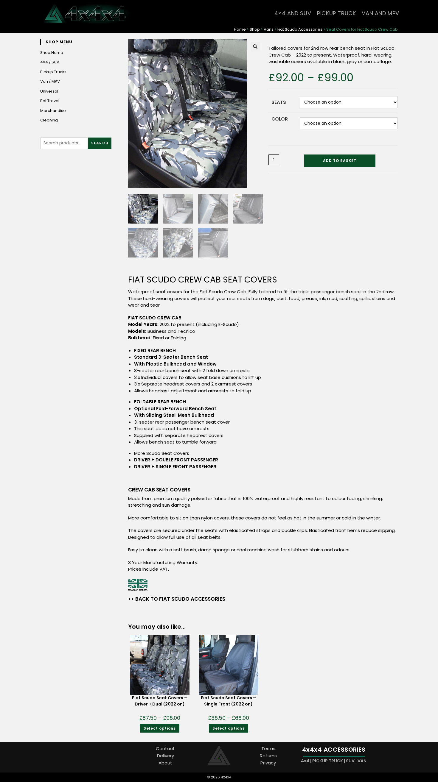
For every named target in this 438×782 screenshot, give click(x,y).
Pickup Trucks (53, 72)
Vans (269, 29)
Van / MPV (50, 81)
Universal (49, 91)
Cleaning (49, 120)
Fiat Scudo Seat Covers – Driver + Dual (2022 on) (159, 701)
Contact (165, 748)
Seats (278, 102)
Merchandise (53, 110)
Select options (160, 728)
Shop (255, 29)
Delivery (165, 756)
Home (240, 29)
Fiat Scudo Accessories (299, 29)
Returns (268, 756)
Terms (268, 748)
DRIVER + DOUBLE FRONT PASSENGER (176, 460)
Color (279, 119)
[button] (255, 46)
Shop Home (51, 52)
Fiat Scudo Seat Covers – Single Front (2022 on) (228, 701)
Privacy (268, 763)
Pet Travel (49, 101)
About (165, 763)
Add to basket (339, 160)
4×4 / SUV (49, 62)
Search (99, 143)
